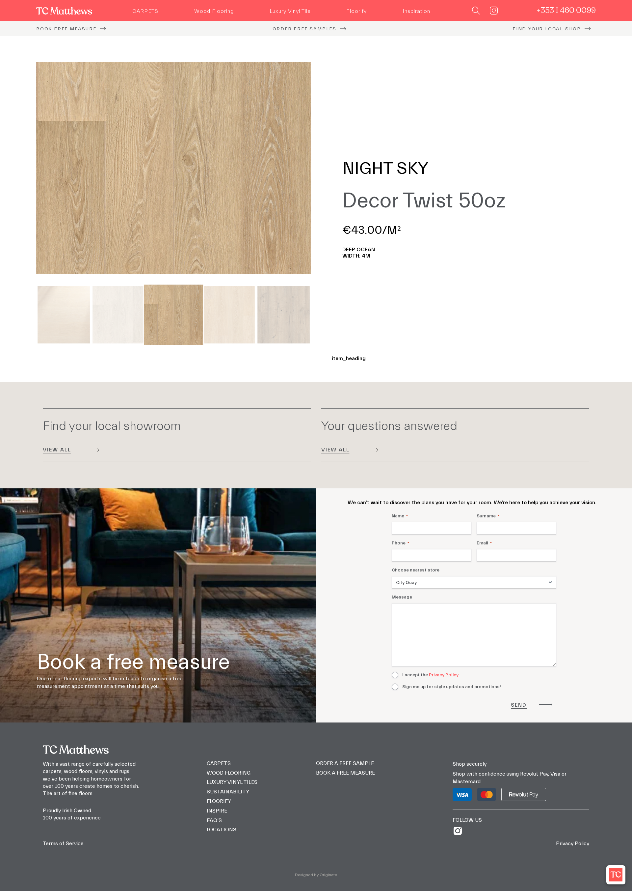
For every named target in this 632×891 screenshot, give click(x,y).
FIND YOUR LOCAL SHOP (547, 29)
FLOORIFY (219, 801)
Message (402, 597)
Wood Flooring (214, 11)
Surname (488, 516)
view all (57, 450)
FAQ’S (214, 820)
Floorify (356, 11)
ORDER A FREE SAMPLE (345, 763)
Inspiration (416, 11)
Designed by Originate (316, 875)
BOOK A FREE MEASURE (345, 773)
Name (400, 516)
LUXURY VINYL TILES (232, 782)
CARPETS (145, 11)
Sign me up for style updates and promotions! (451, 687)
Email (484, 543)
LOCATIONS (221, 830)
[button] (615, 874)
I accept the (430, 675)
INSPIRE (217, 811)
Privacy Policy (444, 675)
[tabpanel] (173, 168)
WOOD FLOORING (228, 773)
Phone (400, 543)
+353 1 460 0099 (566, 10)
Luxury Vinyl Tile (290, 11)
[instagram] (460, 831)
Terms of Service (63, 843)
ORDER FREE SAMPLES (304, 29)
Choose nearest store (415, 570)
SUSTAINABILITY (228, 792)
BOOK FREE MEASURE (66, 29)
